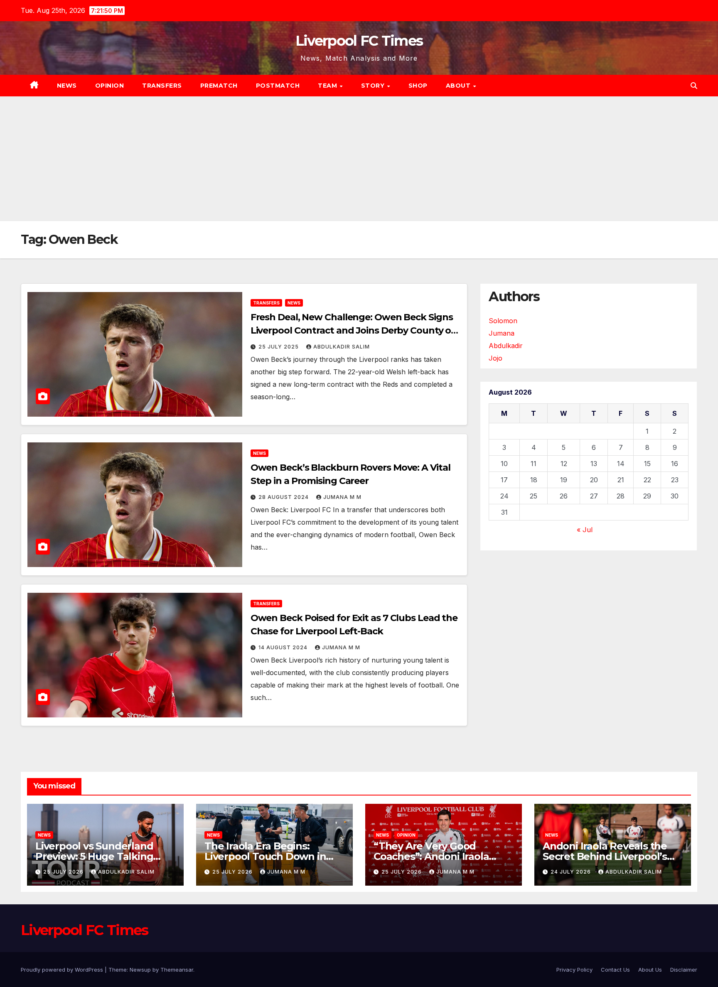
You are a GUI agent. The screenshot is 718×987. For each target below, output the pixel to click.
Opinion (109, 85)
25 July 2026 (64, 872)
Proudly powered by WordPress (63, 969)
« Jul (585, 529)
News (67, 85)
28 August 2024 (284, 497)
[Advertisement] (359, 159)
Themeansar (176, 969)
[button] (694, 85)
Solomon (503, 321)
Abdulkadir (506, 345)
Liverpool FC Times (359, 40)
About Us (650, 969)
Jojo (495, 358)
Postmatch (278, 85)
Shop (418, 85)
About (459, 85)
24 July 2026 (572, 872)
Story (373, 85)
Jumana (501, 333)
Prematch (219, 85)
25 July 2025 (279, 347)
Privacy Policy (574, 969)
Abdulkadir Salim (341, 347)
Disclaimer (683, 969)
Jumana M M (342, 497)
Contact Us (615, 969)
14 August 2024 (283, 647)
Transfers (162, 85)
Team (328, 85)
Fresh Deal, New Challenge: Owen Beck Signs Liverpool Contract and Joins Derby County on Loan (354, 330)
